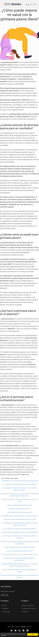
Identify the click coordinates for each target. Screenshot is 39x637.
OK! (32, 634)
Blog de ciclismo (27, 605)
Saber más (4, 595)
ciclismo (25, 612)
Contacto (5, 608)
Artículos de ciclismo (29, 608)
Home (4, 605)
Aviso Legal (6, 612)
